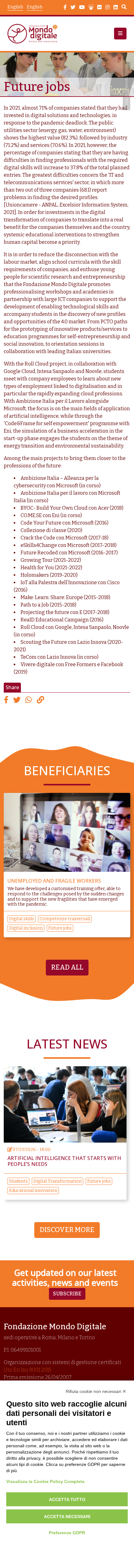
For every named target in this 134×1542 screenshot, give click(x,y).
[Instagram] (107, 7)
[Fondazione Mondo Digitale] (34, 33)
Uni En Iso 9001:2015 (27, 1370)
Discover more (67, 1230)
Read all (67, 967)
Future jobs (60, 928)
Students (18, 1181)
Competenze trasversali (65, 918)
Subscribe (67, 1294)
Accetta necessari (67, 1516)
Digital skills (21, 918)
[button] (120, 33)
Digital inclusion (26, 928)
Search (124, 8)
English (34, 7)
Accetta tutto (67, 1499)
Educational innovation (33, 1190)
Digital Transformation (57, 1181)
